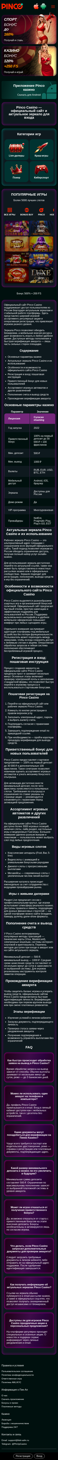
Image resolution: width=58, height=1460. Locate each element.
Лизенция (6, 1419)
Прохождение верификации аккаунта (29, 398)
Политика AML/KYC (11, 1382)
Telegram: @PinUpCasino (14, 1444)
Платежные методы (11, 1406)
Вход (39, 1456)
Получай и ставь (13, 40)
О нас (4, 1395)
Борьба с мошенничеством (15, 1423)
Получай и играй (13, 72)
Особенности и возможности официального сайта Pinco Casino (27, 369)
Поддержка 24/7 (10, 1427)
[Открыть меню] (53, 6)
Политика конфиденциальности (18, 1375)
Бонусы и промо (10, 1403)
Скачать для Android (29, 95)
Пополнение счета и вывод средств (28, 394)
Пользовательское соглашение (17, 1371)
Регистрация (23, 1456)
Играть (17, 226)
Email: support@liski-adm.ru (15, 1440)
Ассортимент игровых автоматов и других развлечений (28, 389)
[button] (52, 1447)
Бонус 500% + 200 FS (29, 293)
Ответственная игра (12, 1378)
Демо (17, 230)
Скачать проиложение (13, 1399)
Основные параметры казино (24, 356)
